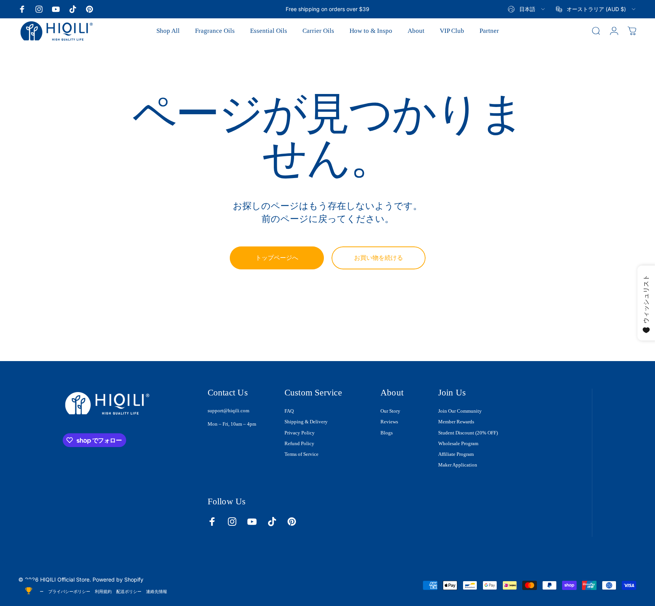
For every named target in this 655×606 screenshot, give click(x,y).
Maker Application (457, 465)
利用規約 (103, 591)
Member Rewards (456, 422)
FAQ (289, 411)
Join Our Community (460, 411)
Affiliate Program (456, 454)
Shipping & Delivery (306, 422)
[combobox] (527, 9)
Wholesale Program (458, 443)
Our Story (390, 411)
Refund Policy (299, 443)
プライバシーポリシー (69, 591)
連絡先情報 (156, 591)
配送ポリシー (128, 591)
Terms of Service (301, 454)
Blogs (386, 433)
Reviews (389, 422)
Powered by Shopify (118, 579)
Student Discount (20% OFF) (468, 433)
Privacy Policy (299, 433)
